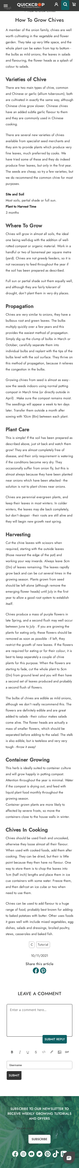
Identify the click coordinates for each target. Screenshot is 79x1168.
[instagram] (23, 1154)
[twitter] (39, 1154)
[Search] (65, 5)
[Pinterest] (43, 971)
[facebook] (15, 1154)
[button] (69, 1158)
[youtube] (31, 1154)
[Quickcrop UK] (30, 5)
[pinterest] (48, 1154)
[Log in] (56, 5)
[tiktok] (56, 1154)
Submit (14, 1075)
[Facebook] (36, 971)
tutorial (43, 944)
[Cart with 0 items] (74, 4)
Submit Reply (55, 1039)
